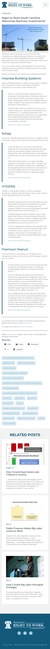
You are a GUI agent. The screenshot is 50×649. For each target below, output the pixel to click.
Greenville (32, 398)
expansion (19, 398)
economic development (12, 378)
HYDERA (20, 403)
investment (32, 408)
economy (7, 398)
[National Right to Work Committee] (17, 5)
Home (9, 334)
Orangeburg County (11, 413)
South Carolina (9, 368)
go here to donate (25, 326)
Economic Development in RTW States (18, 358)
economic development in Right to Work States (22, 383)
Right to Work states (26, 418)
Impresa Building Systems (13, 408)
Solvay (41, 418)
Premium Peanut (30, 413)
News (14, 334)
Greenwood (7, 403)
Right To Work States (26, 363)
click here (28, 323)
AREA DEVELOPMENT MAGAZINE (19, 125)
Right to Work (8, 363)
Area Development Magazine (14, 373)
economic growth (10, 388)
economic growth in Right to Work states (19, 393)
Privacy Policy (7, 645)
